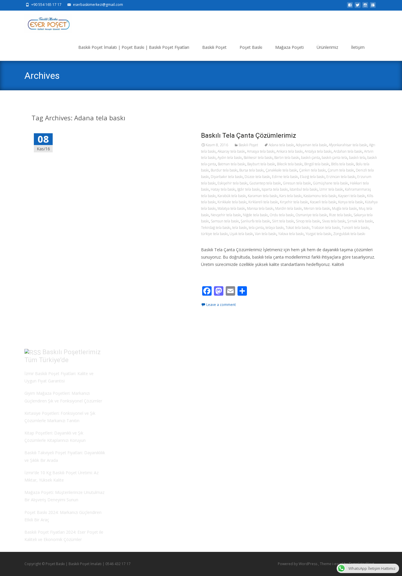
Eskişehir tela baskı (232, 183)
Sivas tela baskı (333, 221)
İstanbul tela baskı (304, 189)
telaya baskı (274, 227)
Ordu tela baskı (282, 214)
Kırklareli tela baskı (263, 201)
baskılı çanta (310, 157)
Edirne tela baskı (285, 176)
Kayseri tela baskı (351, 195)
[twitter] (358, 6)
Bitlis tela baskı (342, 164)
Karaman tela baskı (263, 195)
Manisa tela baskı (260, 208)
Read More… (214, 275)
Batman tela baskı (231, 164)
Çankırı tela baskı (312, 170)
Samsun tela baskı (225, 221)
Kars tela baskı (290, 195)
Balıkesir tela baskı (258, 157)
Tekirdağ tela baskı (215, 227)
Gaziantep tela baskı (265, 183)
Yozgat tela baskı (318, 233)
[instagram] (365, 6)
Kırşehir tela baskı (294, 201)
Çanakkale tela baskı (281, 170)
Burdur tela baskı (224, 170)
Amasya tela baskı (261, 151)
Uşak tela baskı (241, 233)
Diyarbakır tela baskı (227, 176)
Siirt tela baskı (283, 221)
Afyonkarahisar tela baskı (348, 144)
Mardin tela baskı (288, 208)
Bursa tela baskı (251, 170)
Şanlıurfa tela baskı (255, 221)
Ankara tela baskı (289, 151)
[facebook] (350, 6)
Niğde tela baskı (255, 214)
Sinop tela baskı (308, 221)
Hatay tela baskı (223, 189)
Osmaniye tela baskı (311, 214)
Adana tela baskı (281, 144)
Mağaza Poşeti (289, 47)
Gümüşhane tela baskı (330, 183)
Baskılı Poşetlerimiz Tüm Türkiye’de (62, 356)
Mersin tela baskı (317, 208)
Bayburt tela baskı (261, 164)
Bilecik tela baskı (290, 164)
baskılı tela (357, 157)
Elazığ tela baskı (312, 176)
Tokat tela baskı (297, 227)
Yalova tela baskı (291, 233)
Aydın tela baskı (229, 157)
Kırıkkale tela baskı (232, 201)
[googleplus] (373, 6)
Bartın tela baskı (286, 157)
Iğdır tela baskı (248, 189)
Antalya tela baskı (318, 151)
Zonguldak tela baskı (349, 233)
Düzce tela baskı (257, 176)
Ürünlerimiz (327, 47)
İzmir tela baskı (331, 189)
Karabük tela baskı (231, 195)
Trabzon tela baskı (325, 227)
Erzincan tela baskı (341, 176)
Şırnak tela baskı (360, 221)
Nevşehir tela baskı (226, 214)
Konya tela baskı (350, 201)
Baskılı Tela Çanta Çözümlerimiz (248, 135)
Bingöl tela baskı (316, 164)
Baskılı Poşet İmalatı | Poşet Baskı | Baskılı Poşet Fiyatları (133, 47)
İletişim (358, 47)
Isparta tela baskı (275, 189)
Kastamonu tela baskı (319, 195)
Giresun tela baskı (297, 183)
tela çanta (256, 227)
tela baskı (239, 227)
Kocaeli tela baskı (323, 201)
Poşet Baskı (251, 47)
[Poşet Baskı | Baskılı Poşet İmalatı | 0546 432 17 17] (43, 22)
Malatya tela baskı (231, 208)
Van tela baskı (265, 233)
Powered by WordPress (298, 563)
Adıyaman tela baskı (311, 144)
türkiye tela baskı (214, 233)
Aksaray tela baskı (231, 151)
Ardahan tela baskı (347, 151)
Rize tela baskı (340, 214)
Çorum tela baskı (341, 170)
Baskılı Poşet (214, 47)
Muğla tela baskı (344, 208)
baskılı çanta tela (334, 157)
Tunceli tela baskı (355, 227)
